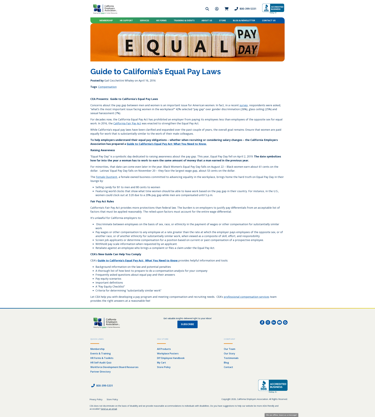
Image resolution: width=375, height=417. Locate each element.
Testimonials (231, 358)
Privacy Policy (96, 399)
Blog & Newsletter (244, 20)
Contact (228, 367)
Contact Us (269, 20)
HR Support (126, 20)
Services (144, 20)
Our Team (229, 349)
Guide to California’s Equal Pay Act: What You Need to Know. (167, 144)
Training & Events (184, 20)
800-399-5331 (248, 8)
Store (222, 20)
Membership (106, 20)
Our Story (229, 353)
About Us (207, 20)
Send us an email (109, 408)
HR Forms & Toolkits (101, 358)
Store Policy (164, 367)
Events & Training (100, 353)
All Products (164, 349)
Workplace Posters (168, 353)
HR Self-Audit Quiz (100, 362)
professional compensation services (246, 296)
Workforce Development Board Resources (114, 367)
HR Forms (161, 20)
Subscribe (187, 324)
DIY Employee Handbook (171, 358)
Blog (226, 362)
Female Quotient (106, 177)
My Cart (161, 362)
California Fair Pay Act (127, 123)
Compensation (107, 87)
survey (244, 105)
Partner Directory (100, 371)
